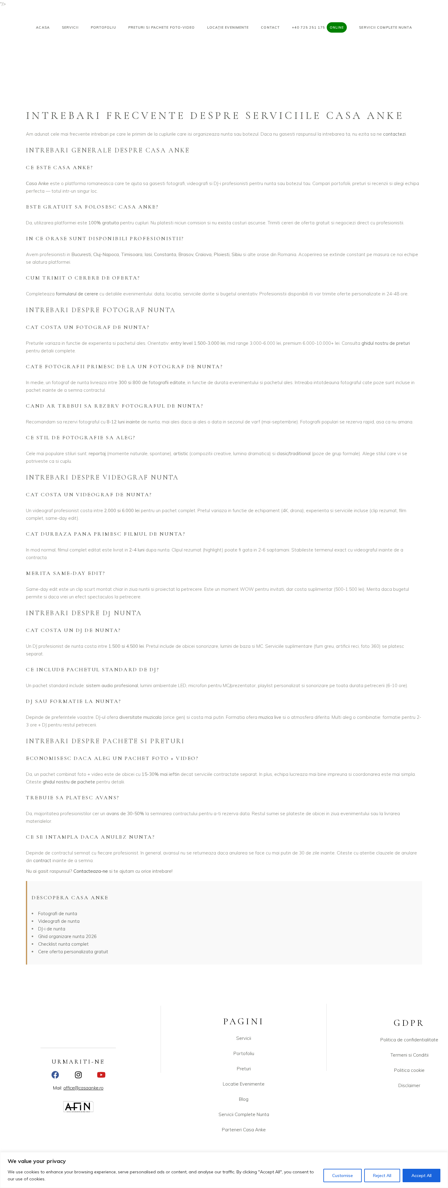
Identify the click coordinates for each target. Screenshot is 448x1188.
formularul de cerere (77, 294)
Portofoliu (243, 1053)
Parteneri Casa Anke (244, 1130)
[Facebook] (55, 1075)
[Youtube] (101, 1075)
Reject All (382, 1175)
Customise (342, 1175)
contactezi (394, 134)
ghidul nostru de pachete (69, 782)
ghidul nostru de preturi (385, 343)
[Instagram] (78, 1075)
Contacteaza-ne (90, 871)
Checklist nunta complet (63, 944)
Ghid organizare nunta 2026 (67, 936)
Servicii (243, 1038)
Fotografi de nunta (57, 913)
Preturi (244, 1069)
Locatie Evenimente (244, 1084)
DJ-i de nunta (51, 929)
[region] (224, 1170)
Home (335, 63)
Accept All (421, 1175)
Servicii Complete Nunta (244, 1114)
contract (42, 860)
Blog (243, 1099)
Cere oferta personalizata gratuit (73, 951)
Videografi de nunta (59, 921)
